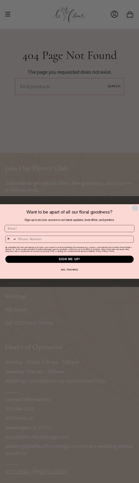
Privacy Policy (101, 251)
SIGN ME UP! (69, 259)
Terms (111, 251)
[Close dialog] (135, 208)
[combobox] (10, 239)
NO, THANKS (69, 270)
